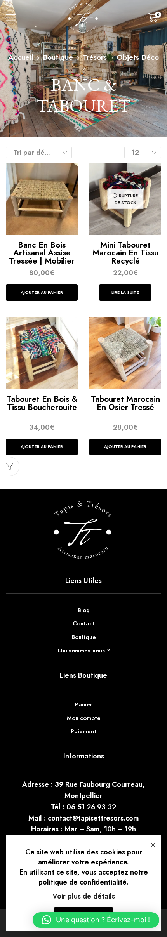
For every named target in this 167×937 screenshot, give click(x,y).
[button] (96, 920)
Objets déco (138, 57)
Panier (83, 704)
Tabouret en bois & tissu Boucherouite (42, 403)
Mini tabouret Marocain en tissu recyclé (125, 253)
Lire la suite (125, 292)
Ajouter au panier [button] (42, 292)
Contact (84, 623)
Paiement (83, 731)
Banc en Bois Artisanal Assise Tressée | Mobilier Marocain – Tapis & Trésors (42, 261)
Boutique (58, 57)
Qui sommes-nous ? (83, 650)
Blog (84, 610)
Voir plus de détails (83, 896)
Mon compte (84, 718)
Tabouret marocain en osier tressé (125, 403)
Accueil (20, 57)
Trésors (95, 57)
